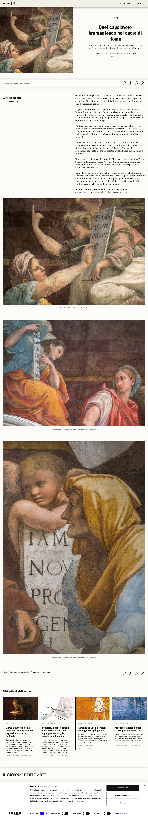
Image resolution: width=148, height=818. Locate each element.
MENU (8, 3)
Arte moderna (124, 723)
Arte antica (114, 61)
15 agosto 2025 (135, 751)
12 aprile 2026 (62, 766)
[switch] (65, 813)
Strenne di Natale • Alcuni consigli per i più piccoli (92, 732)
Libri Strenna (88, 723)
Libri (115, 18)
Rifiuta (122, 803)
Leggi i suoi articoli (10, 101)
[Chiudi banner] (144, 785)
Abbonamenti (125, 3)
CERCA (139, 3)
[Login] (13, 3)
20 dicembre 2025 (84, 754)
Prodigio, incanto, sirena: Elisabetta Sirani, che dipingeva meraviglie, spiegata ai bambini (56, 738)
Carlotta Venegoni (12, 759)
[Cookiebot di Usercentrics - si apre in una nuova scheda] (15, 813)
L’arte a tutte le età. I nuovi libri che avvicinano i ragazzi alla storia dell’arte (20, 734)
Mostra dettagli (121, 813)
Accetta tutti (123, 788)
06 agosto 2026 (26, 759)
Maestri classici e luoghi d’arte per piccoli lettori (127, 732)
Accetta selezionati (122, 795)
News (7, 723)
